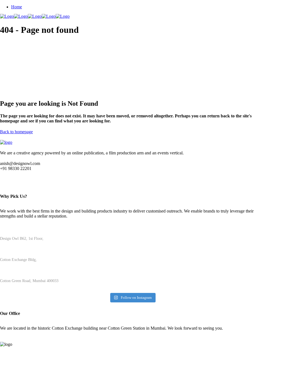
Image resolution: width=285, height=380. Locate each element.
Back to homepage (16, 131)
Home (16, 6)
